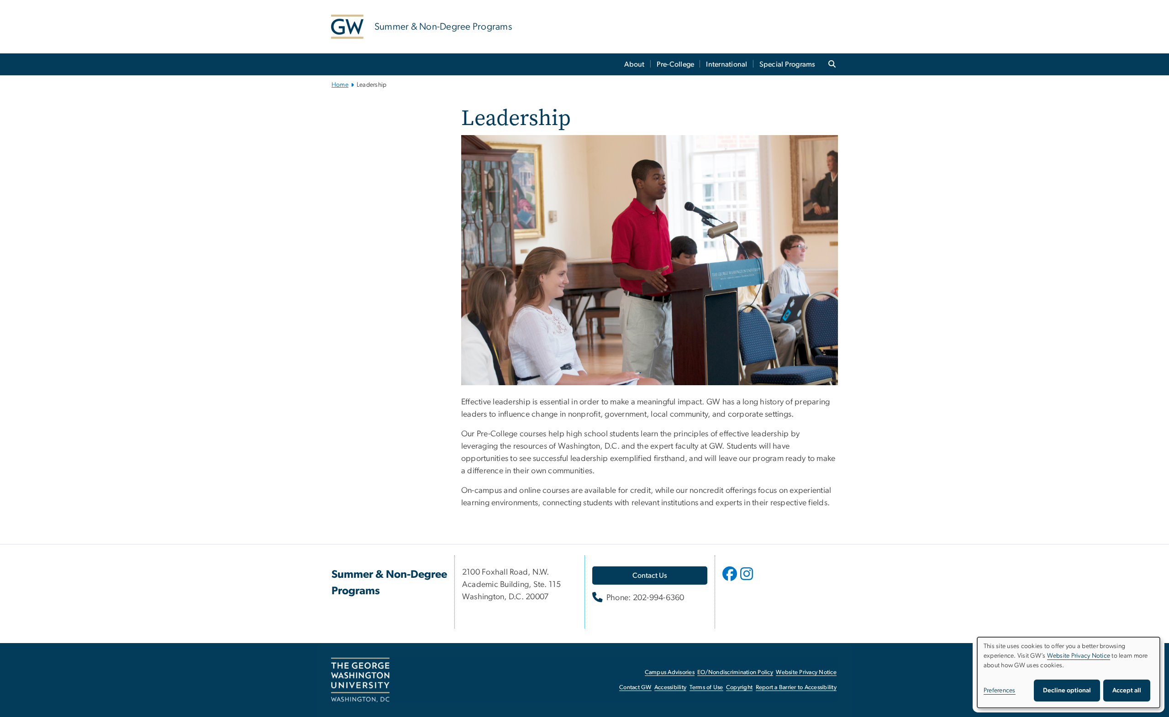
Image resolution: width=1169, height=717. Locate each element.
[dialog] (1068, 672)
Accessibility (670, 688)
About (634, 64)
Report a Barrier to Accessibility (796, 688)
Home (340, 85)
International (726, 64)
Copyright (739, 688)
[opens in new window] (730, 580)
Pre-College (676, 64)
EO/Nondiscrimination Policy (735, 672)
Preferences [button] (1000, 690)
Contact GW (635, 688)
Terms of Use (706, 688)
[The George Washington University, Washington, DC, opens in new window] (360, 680)
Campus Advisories (670, 672)
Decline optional (1067, 690)
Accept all (1126, 690)
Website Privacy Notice (806, 672)
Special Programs (787, 64)
